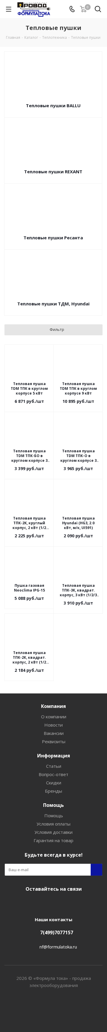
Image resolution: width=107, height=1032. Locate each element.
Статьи (53, 766)
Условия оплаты (53, 824)
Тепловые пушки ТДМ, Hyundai (53, 304)
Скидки (53, 783)
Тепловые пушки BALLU (53, 105)
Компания (53, 706)
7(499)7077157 (56, 932)
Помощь (53, 805)
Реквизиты (53, 741)
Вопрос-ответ (53, 774)
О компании (53, 716)
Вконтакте (52, 903)
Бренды (53, 791)
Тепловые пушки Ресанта (53, 238)
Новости (53, 725)
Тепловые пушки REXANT (53, 171)
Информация (53, 755)
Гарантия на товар (53, 840)
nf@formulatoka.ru (58, 947)
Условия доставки (53, 832)
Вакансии (54, 733)
